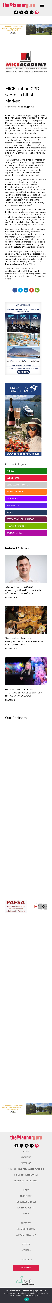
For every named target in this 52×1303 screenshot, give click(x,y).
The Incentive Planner (26, 1181)
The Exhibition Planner (26, 1175)
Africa (10, 471)
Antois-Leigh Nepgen (13, 587)
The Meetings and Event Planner (26, 1169)
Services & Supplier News (20, 519)
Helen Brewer (10, 107)
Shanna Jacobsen (12, 638)
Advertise (26, 1267)
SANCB (26, 1213)
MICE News (12, 498)
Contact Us (26, 1260)
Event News (13, 478)
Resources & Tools (26, 1202)
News (31, 107)
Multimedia (13, 505)
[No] (49, 1295)
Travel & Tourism (16, 526)
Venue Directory (26, 1229)
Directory (26, 1223)
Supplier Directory (26, 1235)
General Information (18, 485)
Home (26, 1151)
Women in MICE (14, 533)
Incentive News (15, 491)
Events (26, 1244)
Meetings (26, 1163)
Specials (26, 1250)
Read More (10, 598)
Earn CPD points (26, 1208)
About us (26, 1157)
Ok (27, 1299)
